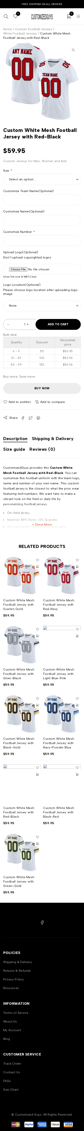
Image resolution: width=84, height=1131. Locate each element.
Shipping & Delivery (17, 962)
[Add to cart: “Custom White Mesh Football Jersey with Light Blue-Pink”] (77, 636)
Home (7, 29)
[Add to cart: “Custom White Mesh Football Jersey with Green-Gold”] (37, 843)
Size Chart (11, 1090)
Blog (6, 1039)
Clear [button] (33, 276)
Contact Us (11, 1072)
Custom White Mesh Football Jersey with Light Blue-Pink (58, 674)
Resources (11, 988)
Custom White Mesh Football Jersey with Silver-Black (18, 674)
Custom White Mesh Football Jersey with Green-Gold (18, 881)
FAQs (7, 1081)
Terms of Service (15, 1013)
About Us (10, 1021)
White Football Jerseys (20, 33)
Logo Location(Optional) (21, 285)
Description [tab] (15, 438)
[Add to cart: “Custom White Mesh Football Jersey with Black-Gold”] (37, 705)
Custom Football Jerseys (33, 29)
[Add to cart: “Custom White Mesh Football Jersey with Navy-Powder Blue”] (77, 705)
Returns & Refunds (17, 971)
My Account (12, 1030)
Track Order (12, 1063)
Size (7, 171)
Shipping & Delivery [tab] (53, 438)
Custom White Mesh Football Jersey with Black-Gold (18, 743)
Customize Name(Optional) (24, 211)
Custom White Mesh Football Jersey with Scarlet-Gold (18, 604)
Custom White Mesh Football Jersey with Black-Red (58, 812)
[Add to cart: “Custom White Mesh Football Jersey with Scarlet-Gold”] (37, 566)
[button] (73, 50)
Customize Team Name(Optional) (28, 191)
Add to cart (58, 324)
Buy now (42, 388)
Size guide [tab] (14, 449)
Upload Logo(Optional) (20, 252)
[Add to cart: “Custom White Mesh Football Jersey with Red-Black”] (37, 774)
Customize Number (18, 232)
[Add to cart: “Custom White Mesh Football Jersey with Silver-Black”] (37, 636)
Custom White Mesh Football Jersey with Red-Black (18, 812)
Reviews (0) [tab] (42, 449)
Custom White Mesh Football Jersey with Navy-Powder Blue (58, 743)
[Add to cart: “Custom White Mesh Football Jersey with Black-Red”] (77, 774)
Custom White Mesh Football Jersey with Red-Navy (58, 604)
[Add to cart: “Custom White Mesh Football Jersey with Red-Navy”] (77, 566)
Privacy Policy (13, 979)
